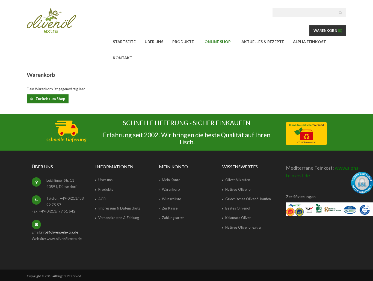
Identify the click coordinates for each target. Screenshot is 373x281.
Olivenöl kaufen (237, 180)
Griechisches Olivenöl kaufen (248, 199)
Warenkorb (327, 30)
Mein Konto (171, 180)
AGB (102, 199)
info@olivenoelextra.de (59, 232)
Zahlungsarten (173, 218)
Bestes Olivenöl (237, 208)
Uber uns (105, 180)
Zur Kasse (169, 208)
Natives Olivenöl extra (243, 227)
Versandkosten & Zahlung (118, 218)
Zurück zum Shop (50, 99)
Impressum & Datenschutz (119, 208)
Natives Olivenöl (238, 189)
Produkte (105, 189)
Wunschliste (171, 199)
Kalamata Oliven (238, 218)
